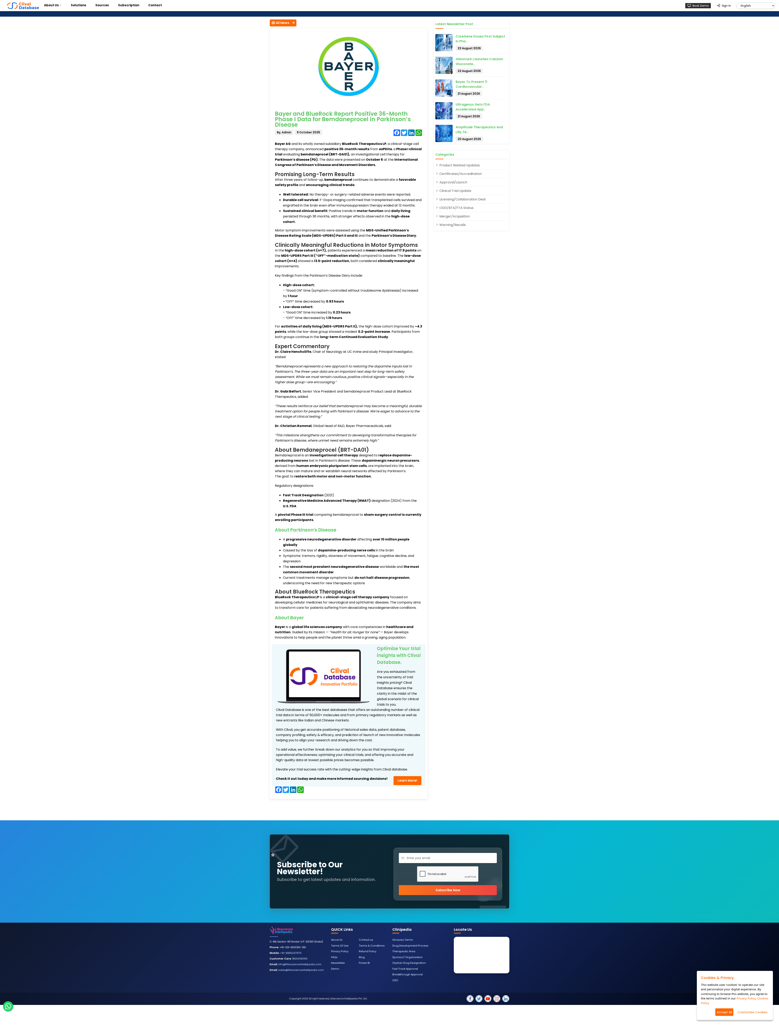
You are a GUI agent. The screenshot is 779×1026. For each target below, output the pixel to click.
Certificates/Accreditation (460, 173)
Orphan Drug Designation (409, 963)
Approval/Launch (453, 182)
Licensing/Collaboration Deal (462, 199)
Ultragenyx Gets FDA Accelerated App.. (473, 107)
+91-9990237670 (290, 953)
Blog (362, 957)
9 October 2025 (308, 132)
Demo (335, 968)
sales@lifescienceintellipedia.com (301, 970)
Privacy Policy (340, 951)
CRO (395, 980)
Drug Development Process (410, 945)
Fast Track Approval (405, 968)
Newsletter (338, 963)
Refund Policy (367, 951)
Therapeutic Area (403, 951)
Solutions (78, 5)
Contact (155, 5)
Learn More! (407, 780)
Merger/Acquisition (454, 216)
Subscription (128, 5)
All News (283, 22)
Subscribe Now (448, 890)
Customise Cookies (752, 1012)
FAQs (334, 957)
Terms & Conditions (372, 945)
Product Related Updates (459, 165)
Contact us (366, 939)
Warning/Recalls (452, 225)
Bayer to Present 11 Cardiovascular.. (471, 84)
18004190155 (300, 958)
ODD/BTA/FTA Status (456, 207)
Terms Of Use (340, 945)
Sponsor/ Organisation (407, 957)
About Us (51, 5)
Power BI (364, 963)
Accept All (724, 1012)
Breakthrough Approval (407, 974)
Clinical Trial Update (455, 190)
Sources (102, 5)
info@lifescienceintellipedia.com (300, 964)
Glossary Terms (402, 939)
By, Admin (284, 132)
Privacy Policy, (746, 998)
